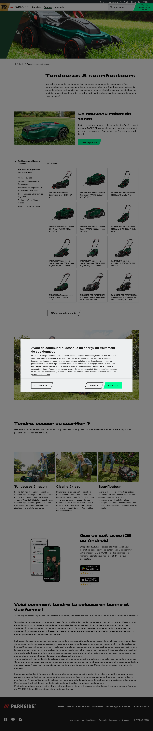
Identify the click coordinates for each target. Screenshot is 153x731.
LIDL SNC (35, 356)
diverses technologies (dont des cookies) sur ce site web (84, 356)
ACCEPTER (113, 385)
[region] (76, 365)
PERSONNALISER (41, 385)
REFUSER (94, 385)
